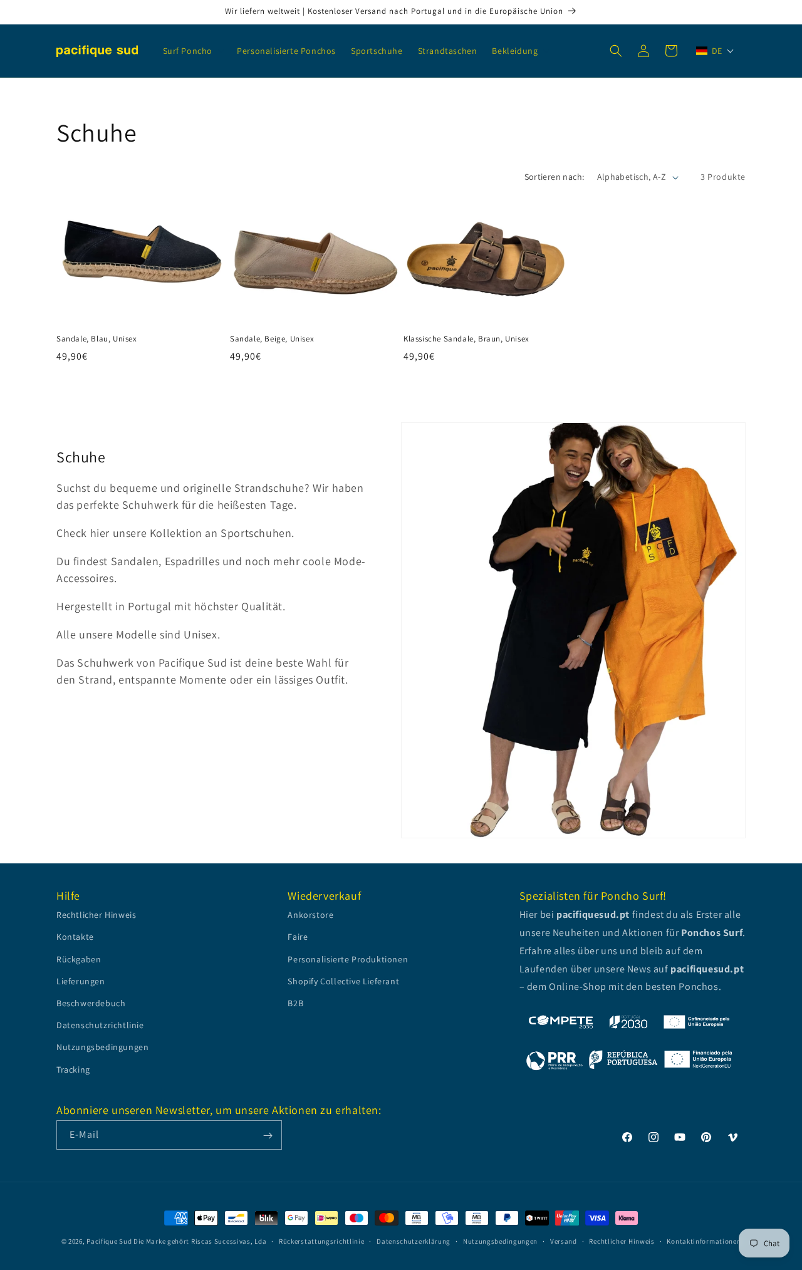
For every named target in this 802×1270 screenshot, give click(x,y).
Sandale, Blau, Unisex (96, 339)
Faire (298, 937)
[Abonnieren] (267, 1135)
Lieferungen (80, 981)
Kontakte (75, 937)
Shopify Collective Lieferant (343, 981)
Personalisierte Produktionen (348, 959)
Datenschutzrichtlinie (100, 1025)
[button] (192, 51)
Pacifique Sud (109, 1241)
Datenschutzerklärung (413, 1240)
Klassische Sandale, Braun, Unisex (466, 339)
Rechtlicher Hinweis (96, 915)
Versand (563, 1240)
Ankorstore (310, 915)
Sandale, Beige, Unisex (272, 339)
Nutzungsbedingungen (102, 1047)
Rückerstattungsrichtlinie (322, 1240)
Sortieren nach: (554, 176)
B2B (295, 1003)
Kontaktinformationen (704, 1240)
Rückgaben (78, 959)
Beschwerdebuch (90, 1003)
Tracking (73, 1069)
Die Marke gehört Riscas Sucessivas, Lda (199, 1241)
